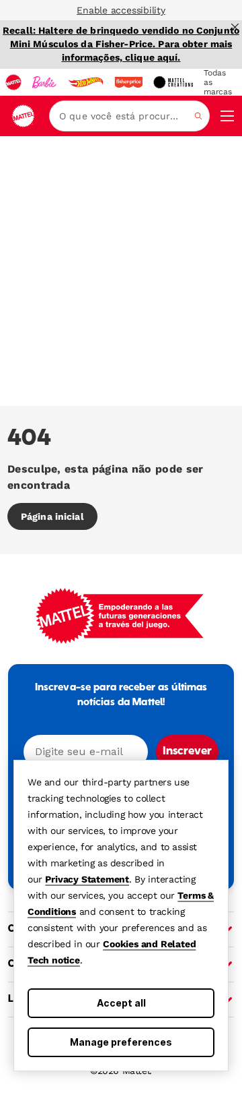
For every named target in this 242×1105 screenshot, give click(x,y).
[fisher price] (128, 82)
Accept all (121, 1003)
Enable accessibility (121, 10)
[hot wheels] (85, 82)
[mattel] (13, 82)
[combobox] (129, 115)
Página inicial (52, 516)
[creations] (173, 82)
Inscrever (187, 751)
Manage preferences (121, 1042)
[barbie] (44, 82)
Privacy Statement (87, 879)
